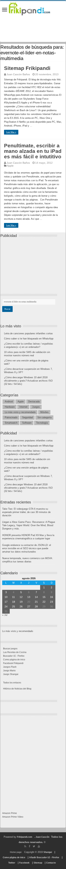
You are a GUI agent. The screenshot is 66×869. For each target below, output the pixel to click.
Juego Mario (9, 670)
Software (27, 422)
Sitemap (38, 862)
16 (51, 597)
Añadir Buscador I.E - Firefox (44, 857)
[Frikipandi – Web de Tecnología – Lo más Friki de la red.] (33, 8)
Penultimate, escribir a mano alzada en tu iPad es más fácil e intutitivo (32, 151)
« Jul (4, 615)
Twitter (11, 862)
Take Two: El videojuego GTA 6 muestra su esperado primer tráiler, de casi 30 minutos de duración (26, 512)
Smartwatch (11, 422)
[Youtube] (38, 846)
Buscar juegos (10, 648)
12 (21, 597)
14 (36, 597)
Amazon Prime (9, 813)
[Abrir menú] (4, 10)
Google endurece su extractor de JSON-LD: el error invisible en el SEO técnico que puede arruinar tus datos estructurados (26, 548)
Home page (16, 852)
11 (13, 597)
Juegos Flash (9, 667)
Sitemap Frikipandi (27, 68)
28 (36, 606)
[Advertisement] (29, 262)
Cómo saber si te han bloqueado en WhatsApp (28, 338)
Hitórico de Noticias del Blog (17, 688)
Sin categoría (44, 417)
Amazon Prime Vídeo (12, 817)
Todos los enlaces (12, 682)
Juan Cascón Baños (18, 74)
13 (28, 597)
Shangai (47, 852)
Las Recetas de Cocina (14, 652)
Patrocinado (11, 417)
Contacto (51, 862)
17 (6, 601)
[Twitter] (34, 846)
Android (9, 401)
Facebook (24, 862)
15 (44, 597)
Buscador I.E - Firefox (13, 656)
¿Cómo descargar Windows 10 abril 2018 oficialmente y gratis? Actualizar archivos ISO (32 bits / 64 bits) (28, 380)
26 (21, 606)
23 (51, 601)
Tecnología (42, 422)
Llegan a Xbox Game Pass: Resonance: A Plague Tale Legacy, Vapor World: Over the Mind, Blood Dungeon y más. (28, 525)
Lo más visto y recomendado (20, 412)
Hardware (10, 406)
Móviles (44, 412)
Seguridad (27, 417)
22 (44, 601)
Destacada (34, 401)
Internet (23, 406)
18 (13, 601)
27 (28, 606)
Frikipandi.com (24, 837)
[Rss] (25, 846)
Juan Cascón (42, 837)
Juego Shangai (10, 674)
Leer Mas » (11, 132)
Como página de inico (14, 659)
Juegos (36, 406)
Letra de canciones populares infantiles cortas (28, 333)
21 (36, 601)
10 (6, 597)
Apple (10, 165)
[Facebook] (29, 846)
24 (6, 606)
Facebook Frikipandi (13, 663)
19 (21, 601)
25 (13, 606)
